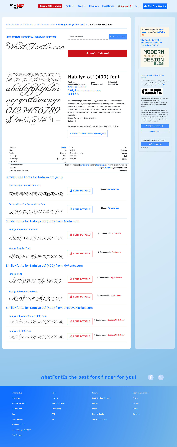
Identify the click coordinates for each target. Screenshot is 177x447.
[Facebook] (151, 377)
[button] (137, 6)
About (135, 409)
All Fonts (28, 25)
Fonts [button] (69, 6)
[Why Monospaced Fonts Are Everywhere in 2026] (155, 57)
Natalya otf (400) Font (20, 331)
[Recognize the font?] (155, 92)
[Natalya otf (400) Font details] (36, 337)
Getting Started (58, 404)
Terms (135, 398)
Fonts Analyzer (18, 419)
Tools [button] (81, 6)
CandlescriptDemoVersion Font (25, 185)
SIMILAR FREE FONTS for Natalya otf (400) (88, 134)
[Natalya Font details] (36, 281)
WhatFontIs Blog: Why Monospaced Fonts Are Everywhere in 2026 (151, 43)
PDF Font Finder (18, 425)
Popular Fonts (98, 414)
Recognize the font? (153, 126)
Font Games (108, 6)
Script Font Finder (99, 419)
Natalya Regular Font (19, 248)
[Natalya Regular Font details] (36, 256)
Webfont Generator (155, 144)
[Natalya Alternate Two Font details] (36, 237)
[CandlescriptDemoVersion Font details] (36, 193)
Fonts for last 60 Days (101, 398)
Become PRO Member (50, 6)
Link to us (16, 398)
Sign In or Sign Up (157, 6)
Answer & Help (158, 85)
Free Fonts (56, 409)
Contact (136, 414)
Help (54, 393)
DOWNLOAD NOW (99, 53)
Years (94, 409)
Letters (95, 404)
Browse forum (155, 131)
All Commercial (46, 25)
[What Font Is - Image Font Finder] (17, 6)
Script (63, 147)
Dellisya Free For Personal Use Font (27, 204)
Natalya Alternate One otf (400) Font (28, 316)
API (53, 414)
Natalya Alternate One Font (23, 291)
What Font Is (17, 393)
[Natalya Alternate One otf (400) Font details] (36, 322)
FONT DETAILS (81, 191)
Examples (94, 6)
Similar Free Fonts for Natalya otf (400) (34, 177)
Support (125, 6)
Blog (13, 414)
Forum (95, 393)
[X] (161, 377)
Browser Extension (19, 404)
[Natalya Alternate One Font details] (36, 299)
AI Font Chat (17, 409)
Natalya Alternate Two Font (23, 230)
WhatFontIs (13, 25)
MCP (54, 419)
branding (100, 165)
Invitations (108, 168)
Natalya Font (15, 274)
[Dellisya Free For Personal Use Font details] (36, 212)
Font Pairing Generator (21, 430)
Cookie (135, 404)
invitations (84, 165)
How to (55, 398)
